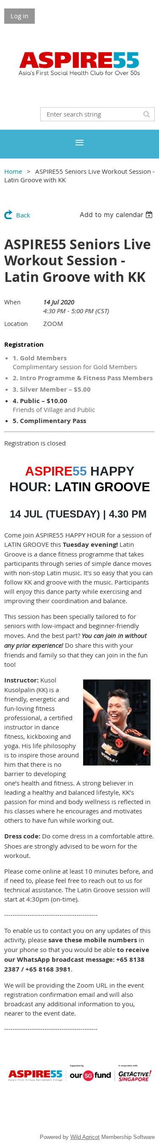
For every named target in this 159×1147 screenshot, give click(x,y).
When (12, 302)
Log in (19, 15)
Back (23, 215)
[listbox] (117, 214)
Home (13, 171)
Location (16, 324)
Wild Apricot (85, 1137)
